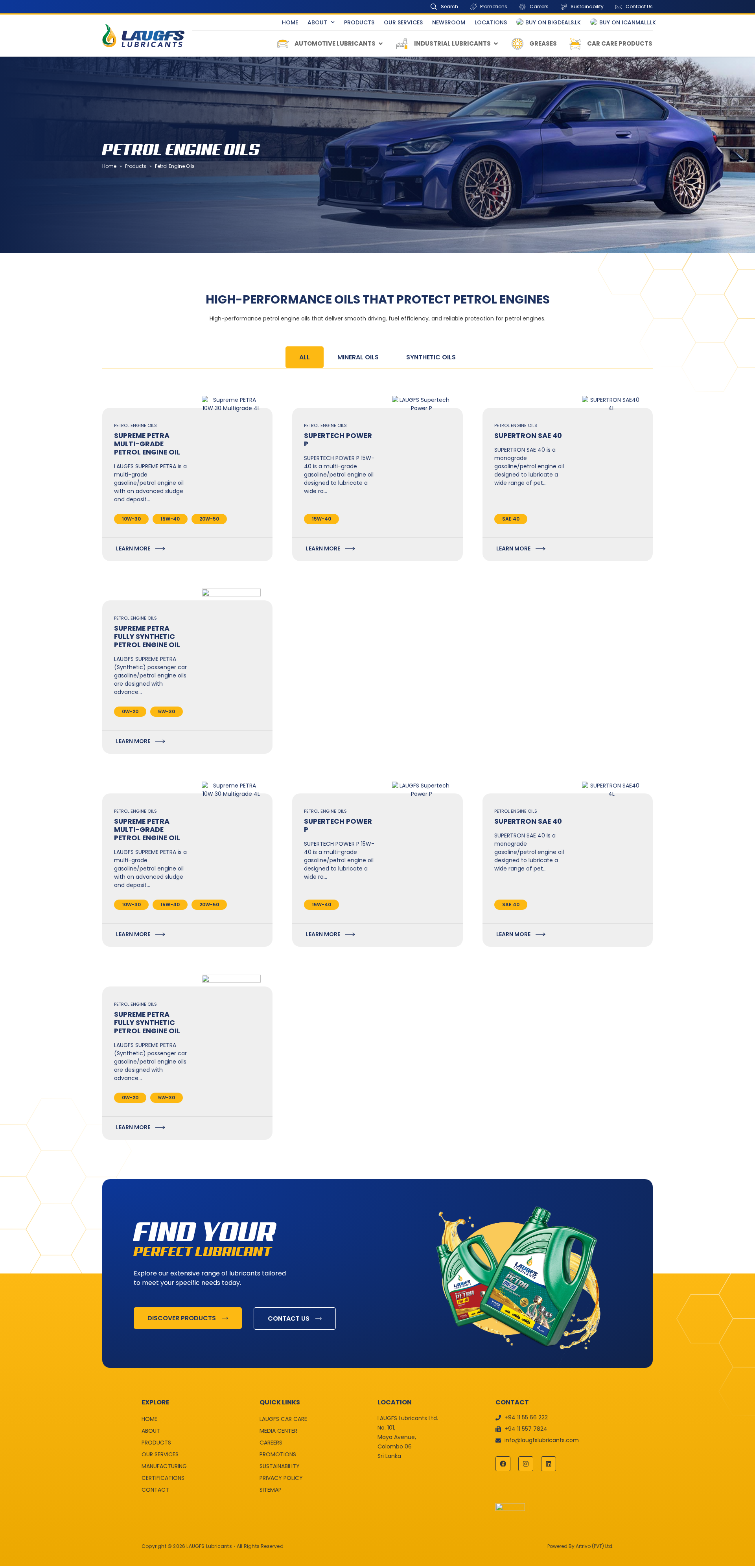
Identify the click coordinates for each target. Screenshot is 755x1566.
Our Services (403, 22)
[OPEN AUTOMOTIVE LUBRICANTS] (381, 43)
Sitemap (271, 1490)
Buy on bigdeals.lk (553, 22)
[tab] (304, 357)
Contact (155, 1490)
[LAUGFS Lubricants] (143, 35)
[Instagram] (525, 1463)
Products (359, 22)
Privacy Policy (281, 1478)
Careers (271, 1442)
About (317, 22)
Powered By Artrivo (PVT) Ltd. (580, 1546)
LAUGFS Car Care (283, 1419)
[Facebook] (502, 1463)
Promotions (278, 1454)
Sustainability (280, 1466)
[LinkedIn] (548, 1463)
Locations (491, 22)
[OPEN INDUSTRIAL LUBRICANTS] (496, 43)
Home (290, 22)
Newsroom (448, 22)
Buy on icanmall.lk (627, 22)
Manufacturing (164, 1466)
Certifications (163, 1478)
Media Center (278, 1431)
